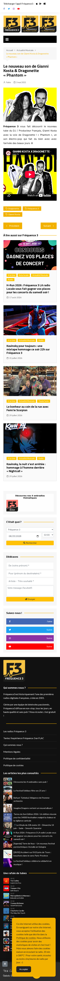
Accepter (23, 969)
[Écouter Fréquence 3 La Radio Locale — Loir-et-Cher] (48, 24)
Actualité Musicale (40, 275)
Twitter (9, 9)
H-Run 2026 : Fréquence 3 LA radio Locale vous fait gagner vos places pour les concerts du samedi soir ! (28, 288)
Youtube (18, 9)
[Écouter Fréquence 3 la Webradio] (12, 24)
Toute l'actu (44, 401)
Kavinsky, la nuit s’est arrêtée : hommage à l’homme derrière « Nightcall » (26, 467)
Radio (10, 279)
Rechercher (31, 543)
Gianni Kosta (14, 214)
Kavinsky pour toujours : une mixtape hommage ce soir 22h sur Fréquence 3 (28, 349)
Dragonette (13, 208)
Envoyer (31, 599)
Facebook (4, 9)
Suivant (47, 225)
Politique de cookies (13, 765)
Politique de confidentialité (16, 758)
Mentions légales (11, 751)
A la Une (11, 275)
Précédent (14, 225)
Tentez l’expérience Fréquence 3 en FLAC (23, 738)
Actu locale (23, 275)
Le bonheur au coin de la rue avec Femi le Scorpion (27, 408)
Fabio (8, 82)
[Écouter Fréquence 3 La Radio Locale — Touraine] (30, 24)
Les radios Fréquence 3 (14, 731)
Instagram (14, 9)
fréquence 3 (33, 208)
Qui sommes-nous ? (13, 744)
